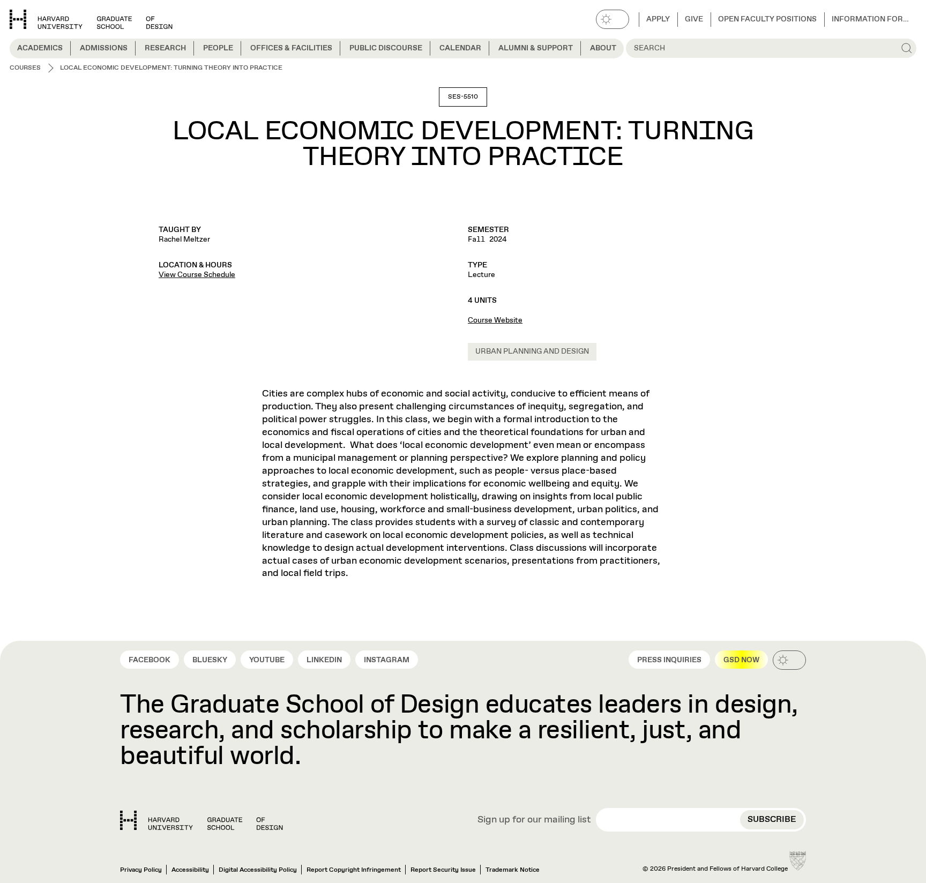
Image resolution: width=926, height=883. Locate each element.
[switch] (612, 19)
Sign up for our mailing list (534, 820)
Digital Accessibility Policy (258, 870)
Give (694, 19)
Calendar (460, 48)
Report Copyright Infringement (354, 870)
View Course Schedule (197, 275)
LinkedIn (324, 660)
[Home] (201, 820)
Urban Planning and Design (532, 351)
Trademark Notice (513, 870)
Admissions (104, 48)
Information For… (870, 19)
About (603, 48)
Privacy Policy (141, 870)
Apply (658, 19)
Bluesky (209, 660)
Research (165, 48)
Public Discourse (385, 48)
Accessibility (190, 870)
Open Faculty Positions (767, 19)
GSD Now (741, 660)
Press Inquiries (669, 660)
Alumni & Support (535, 48)
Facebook (149, 660)
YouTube (267, 660)
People (218, 48)
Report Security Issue (443, 870)
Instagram (386, 660)
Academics (40, 48)
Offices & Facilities (291, 48)
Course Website (495, 320)
